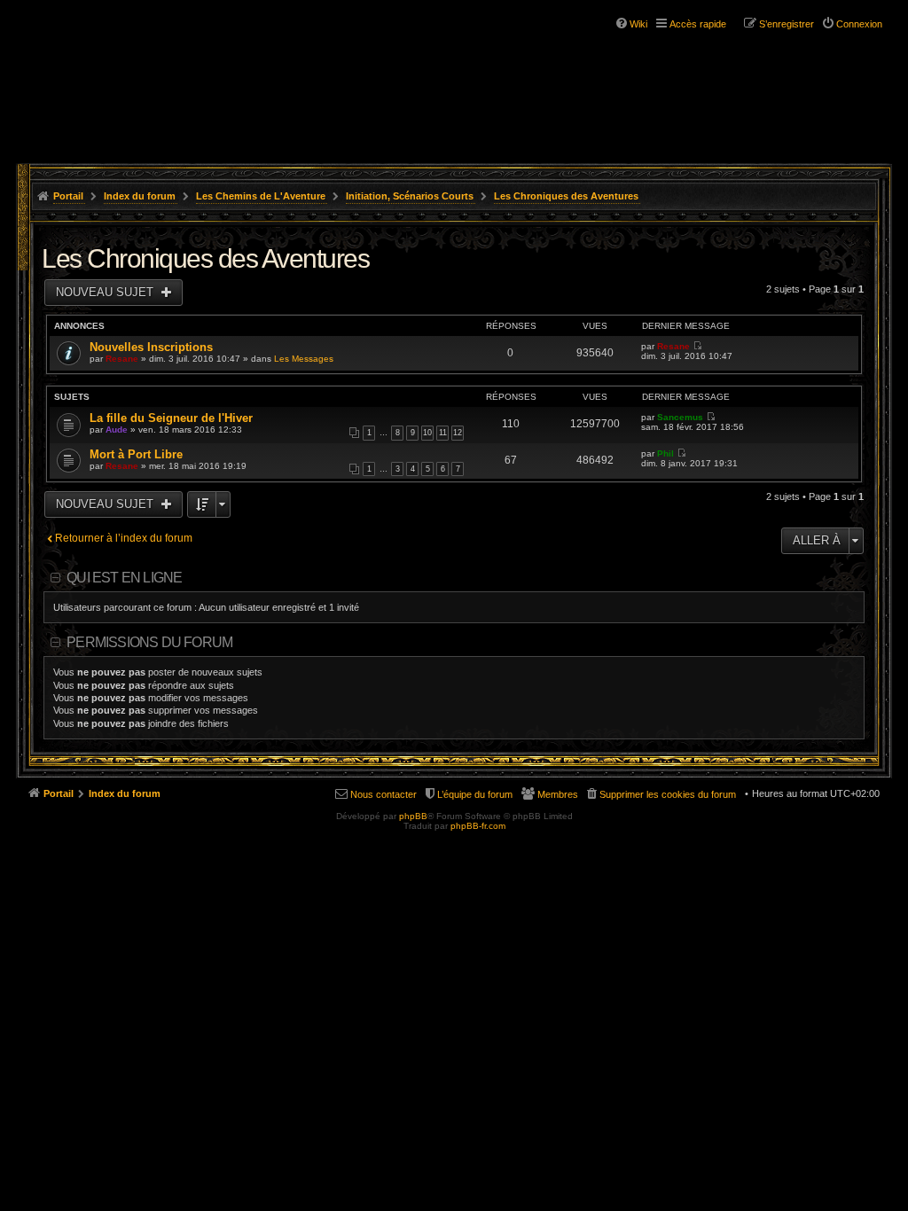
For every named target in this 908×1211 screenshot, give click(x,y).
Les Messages (303, 358)
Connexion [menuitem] (859, 24)
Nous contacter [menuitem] (383, 794)
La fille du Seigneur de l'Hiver (171, 418)
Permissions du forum (149, 642)
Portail (68, 196)
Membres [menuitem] (557, 794)
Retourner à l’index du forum (123, 538)
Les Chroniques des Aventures (566, 196)
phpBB (413, 816)
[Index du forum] (124, 69)
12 (457, 432)
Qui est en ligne (124, 577)
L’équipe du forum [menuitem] (475, 794)
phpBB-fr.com (477, 826)
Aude (117, 429)
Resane (122, 358)
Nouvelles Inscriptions (151, 347)
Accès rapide (697, 24)
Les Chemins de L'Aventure (260, 196)
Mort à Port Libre (136, 454)
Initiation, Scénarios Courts (410, 196)
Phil (665, 453)
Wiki (638, 24)
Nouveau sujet (106, 292)
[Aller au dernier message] (697, 346)
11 (443, 432)
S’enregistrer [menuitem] (786, 24)
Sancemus (680, 417)
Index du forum (140, 196)
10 (427, 432)
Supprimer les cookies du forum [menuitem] (667, 794)
